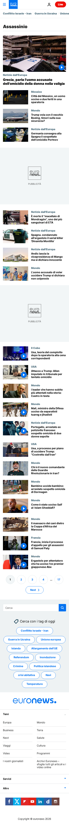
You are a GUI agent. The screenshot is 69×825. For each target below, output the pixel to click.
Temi (6, 714)
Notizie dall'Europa (15, 74)
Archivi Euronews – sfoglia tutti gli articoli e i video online (51, 764)
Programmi (43, 753)
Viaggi (6, 745)
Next (33, 589)
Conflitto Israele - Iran (17, 13)
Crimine (18, 666)
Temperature (34, 683)
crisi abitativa (26, 675)
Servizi (7, 778)
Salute (40, 737)
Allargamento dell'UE (44, 648)
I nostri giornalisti (13, 761)
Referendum (21, 657)
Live (60, 4)
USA (34, 366)
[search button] (62, 607)
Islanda (16, 648)
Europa (7, 722)
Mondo (35, 110)
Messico (36, 91)
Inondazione (48, 657)
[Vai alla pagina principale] (13, 4)
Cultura (41, 745)
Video (6, 753)
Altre (6, 788)
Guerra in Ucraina (46, 13)
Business (8, 730)
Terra (40, 730)
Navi (48, 675)
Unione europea (51, 639)
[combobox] (34, 607)
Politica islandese (45, 666)
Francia (35, 537)
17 (58, 579)
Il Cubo (35, 347)
